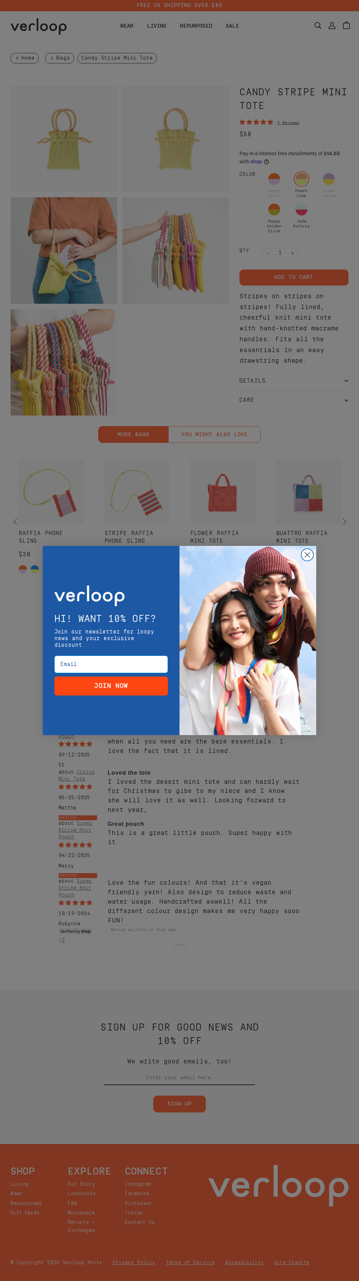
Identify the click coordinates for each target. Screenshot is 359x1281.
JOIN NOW (111, 686)
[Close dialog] (307, 555)
